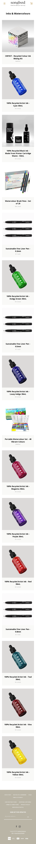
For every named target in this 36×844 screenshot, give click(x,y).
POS (12, 833)
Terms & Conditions (12, 804)
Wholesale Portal (18, 807)
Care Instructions (11, 802)
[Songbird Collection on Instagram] (20, 826)
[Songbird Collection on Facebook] (16, 826)
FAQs (30, 794)
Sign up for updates (18, 812)
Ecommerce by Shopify (19, 833)
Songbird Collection (22, 831)
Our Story (7, 794)
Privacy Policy (25, 804)
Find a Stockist (18, 797)
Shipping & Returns (25, 802)
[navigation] (4, 3)
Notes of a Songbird (19, 794)
